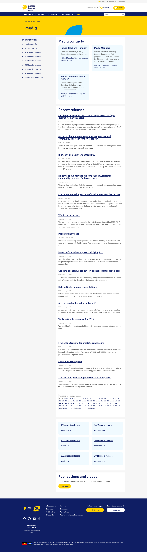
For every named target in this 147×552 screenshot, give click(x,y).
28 (77, 401)
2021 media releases (103, 455)
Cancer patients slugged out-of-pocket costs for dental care (89, 194)
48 (71, 403)
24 (66, 401)
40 (111, 401)
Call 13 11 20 (95, 510)
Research (49, 509)
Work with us (64, 512)
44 (60, 403)
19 (113, 398)
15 (102, 398)
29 (80, 401)
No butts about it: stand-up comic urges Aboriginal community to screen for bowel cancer (84, 137)
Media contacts (31, 44)
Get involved (50, 512)
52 (83, 403)
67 (63, 406)
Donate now (116, 510)
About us (102, 1)
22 (60, 401)
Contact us (64, 509)
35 (97, 401)
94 (77, 408)
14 (99, 398)
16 (105, 398)
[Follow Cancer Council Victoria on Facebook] (24, 520)
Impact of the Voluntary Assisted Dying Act (80, 252)
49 (74, 403)
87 (119, 406)
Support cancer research (115, 506)
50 (77, 403)
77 (91, 406)
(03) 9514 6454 (67, 96)
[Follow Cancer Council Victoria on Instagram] (29, 520)
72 (77, 406)
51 (80, 403)
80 (99, 406)
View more (64, 486)
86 (116, 406)
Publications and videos (34, 78)
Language (122, 1)
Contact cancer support (94, 506)
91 (69, 408)
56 (94, 403)
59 (102, 403)
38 (105, 401)
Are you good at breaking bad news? (77, 303)
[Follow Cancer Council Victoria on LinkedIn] (34, 520)
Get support (42, 14)
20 (116, 398)
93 (74, 408)
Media (38, 21)
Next (93, 408)
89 (63, 408)
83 (108, 406)
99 (91, 408)
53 (85, 403)
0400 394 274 (99, 67)
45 (63, 403)
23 (63, 401)
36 (99, 401)
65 (119, 403)
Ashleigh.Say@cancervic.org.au (73, 94)
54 (88, 403)
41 (113, 401)
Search (123, 14)
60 (105, 403)
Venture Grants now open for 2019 (76, 319)
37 (102, 401)
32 (88, 401)
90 (66, 408)
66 (60, 406)
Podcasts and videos (68, 233)
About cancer (51, 506)
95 (80, 408)
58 (99, 403)
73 (80, 406)
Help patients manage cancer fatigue (77, 286)
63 (113, 403)
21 (119, 398)
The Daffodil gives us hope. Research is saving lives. (84, 377)
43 (119, 401)
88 (60, 408)
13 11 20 (106, 8)
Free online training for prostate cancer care (81, 342)
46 (66, 403)
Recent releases (31, 48)
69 (69, 406)
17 (107, 398)
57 (97, 403)
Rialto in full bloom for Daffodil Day (76, 154)
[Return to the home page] (28, 10)
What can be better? (69, 215)
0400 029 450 (66, 60)
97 (85, 408)
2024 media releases (70, 440)
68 (66, 406)
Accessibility (112, 1)
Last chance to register (70, 361)
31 (85, 401)
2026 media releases (70, 425)
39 (108, 401)
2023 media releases (103, 440)
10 (88, 398)
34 (94, 401)
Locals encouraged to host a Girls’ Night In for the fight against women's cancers (86, 116)
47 (69, 403)
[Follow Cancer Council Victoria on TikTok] (39, 520)
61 (108, 403)
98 (88, 408)
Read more (65, 430)
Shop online (50, 515)
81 (102, 406)
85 (113, 406)
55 (91, 403)
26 (71, 401)
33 (91, 401)
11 (91, 398)
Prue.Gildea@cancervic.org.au (105, 65)
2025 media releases (103, 425)
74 (83, 406)
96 (83, 408)
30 (83, 401)
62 (111, 403)
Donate (120, 8)
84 (111, 406)
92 (71, 408)
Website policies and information (71, 515)
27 (74, 401)
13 (96, 398)
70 (71, 406)
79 (97, 406)
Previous (67, 398)
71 (74, 406)
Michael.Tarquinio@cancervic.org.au (74, 58)
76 (88, 406)
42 (116, 401)
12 (93, 398)
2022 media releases (70, 455)
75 (85, 406)
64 (116, 403)
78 (94, 406)
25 (69, 401)
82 (105, 406)
